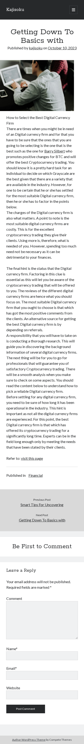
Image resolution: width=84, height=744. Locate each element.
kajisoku (35, 48)
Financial (35, 475)
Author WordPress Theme (29, 739)
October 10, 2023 (62, 48)
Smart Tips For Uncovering (42, 504)
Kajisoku (15, 10)
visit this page (32, 458)
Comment (14, 598)
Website (13, 688)
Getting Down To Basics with (42, 520)
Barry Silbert (54, 151)
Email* (11, 668)
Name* (12, 648)
